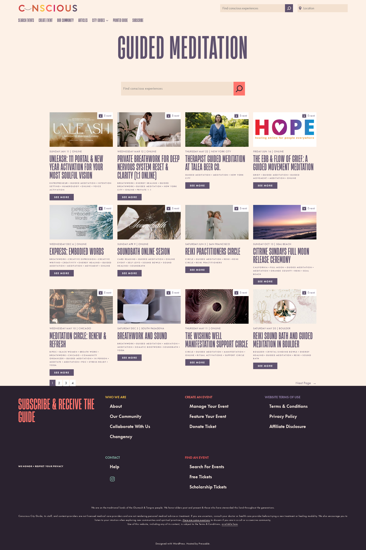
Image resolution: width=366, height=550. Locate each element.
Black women (68, 351)
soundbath (137, 265)
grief (256, 174)
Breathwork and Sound (142, 336)
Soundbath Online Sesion (143, 251)
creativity (69, 262)
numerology (70, 186)
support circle (235, 355)
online (86, 186)
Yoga (53, 365)
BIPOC (53, 351)
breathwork (125, 183)
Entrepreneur (59, 183)
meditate (55, 362)
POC (83, 362)
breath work (88, 351)
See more (61, 197)
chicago (74, 355)
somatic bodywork (148, 347)
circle (189, 259)
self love (134, 262)
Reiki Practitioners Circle (212, 251)
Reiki (227, 259)
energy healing (146, 183)
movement (92, 265)
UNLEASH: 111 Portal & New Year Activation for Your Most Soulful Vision (76, 166)
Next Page (306, 383)
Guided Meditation (83, 183)
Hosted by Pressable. (198, 543)
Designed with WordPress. (171, 543)
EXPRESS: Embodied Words (77, 251)
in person (100, 358)
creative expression (82, 259)
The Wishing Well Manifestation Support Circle (216, 340)
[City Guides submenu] (107, 20)
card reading (126, 259)
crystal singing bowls (282, 351)
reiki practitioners (209, 262)
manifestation (234, 351)
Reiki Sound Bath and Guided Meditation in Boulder (283, 340)
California (260, 267)
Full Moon (277, 267)
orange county (281, 270)
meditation (220, 174)
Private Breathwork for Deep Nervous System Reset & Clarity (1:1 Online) (148, 166)
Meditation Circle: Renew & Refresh (78, 340)
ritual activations (209, 355)
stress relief (97, 362)
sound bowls (152, 262)
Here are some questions (196, 520)
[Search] (239, 89)
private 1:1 (144, 189)
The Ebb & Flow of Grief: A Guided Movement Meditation (283, 162)
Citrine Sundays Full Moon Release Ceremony (281, 255)
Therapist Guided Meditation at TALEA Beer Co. (215, 162)
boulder (258, 351)
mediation (171, 343)
